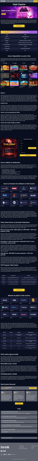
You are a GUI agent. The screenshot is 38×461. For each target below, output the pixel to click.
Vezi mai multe (19, 403)
